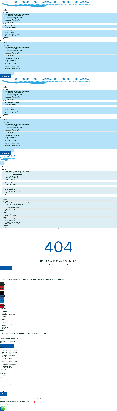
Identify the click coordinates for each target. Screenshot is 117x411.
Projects (5, 29)
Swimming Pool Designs (13, 19)
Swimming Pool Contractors (15, 15)
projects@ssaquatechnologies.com (9, 338)
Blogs (3, 319)
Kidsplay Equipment (10, 27)
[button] (58, 40)
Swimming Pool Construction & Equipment (17, 171)
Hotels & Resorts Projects (12, 34)
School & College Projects (12, 35)
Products (5, 24)
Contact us (6, 37)
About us (5, 10)
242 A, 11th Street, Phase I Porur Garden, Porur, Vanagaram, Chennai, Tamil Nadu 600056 (23, 333)
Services (5, 12)
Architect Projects (10, 31)
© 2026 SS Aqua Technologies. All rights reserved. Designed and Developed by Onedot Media (24, 398)
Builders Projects (10, 32)
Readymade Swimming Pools (15, 17)
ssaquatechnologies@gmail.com (8, 341)
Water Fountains (10, 22)
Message (2, 391)
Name (1, 373)
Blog (4, 39)
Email (1, 377)
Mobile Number (3, 381)
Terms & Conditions (5, 404)
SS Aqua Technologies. (10, 401)
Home (4, 9)
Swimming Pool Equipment (12, 25)
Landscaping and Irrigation (12, 20)
